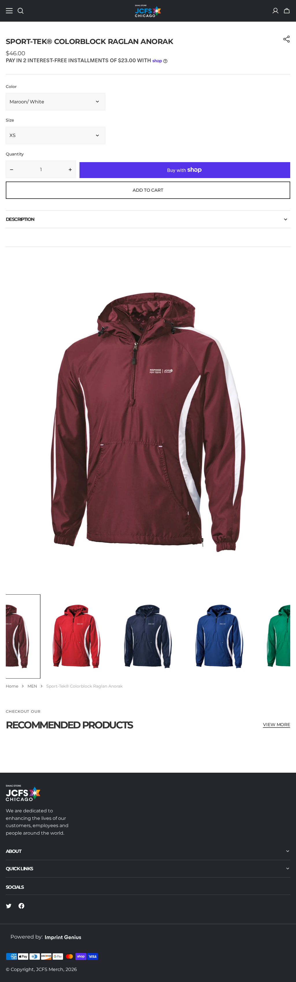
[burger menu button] (9, 10)
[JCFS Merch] (148, 10)
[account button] (275, 10)
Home (12, 686)
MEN (32, 686)
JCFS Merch (49, 969)
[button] (286, 10)
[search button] (20, 10)
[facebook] (21, 905)
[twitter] (8, 905)
